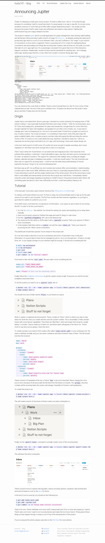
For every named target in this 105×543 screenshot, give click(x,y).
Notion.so (60, 38)
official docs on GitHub (63, 191)
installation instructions (35, 276)
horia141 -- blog (23, 3)
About (88, 3)
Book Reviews (52, 3)
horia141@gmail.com (22, 531)
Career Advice (79, 3)
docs (40, 491)
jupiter (32, 36)
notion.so (29, 210)
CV (43, 3)
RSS (38, 3)
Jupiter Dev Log (65, 3)
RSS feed (55, 520)
